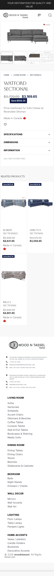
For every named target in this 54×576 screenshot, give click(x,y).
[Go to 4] (47, 58)
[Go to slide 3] (8, 224)
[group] (14, 204)
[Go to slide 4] (10, 224)
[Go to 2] (20, 58)
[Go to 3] (34, 58)
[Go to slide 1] (5, 224)
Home (6, 75)
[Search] (50, 15)
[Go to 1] (7, 58)
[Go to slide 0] (3, 224)
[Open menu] (39, 15)
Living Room (20, 75)
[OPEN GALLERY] (27, 35)
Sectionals (35, 75)
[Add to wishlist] (5, 124)
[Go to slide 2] (7, 224)
